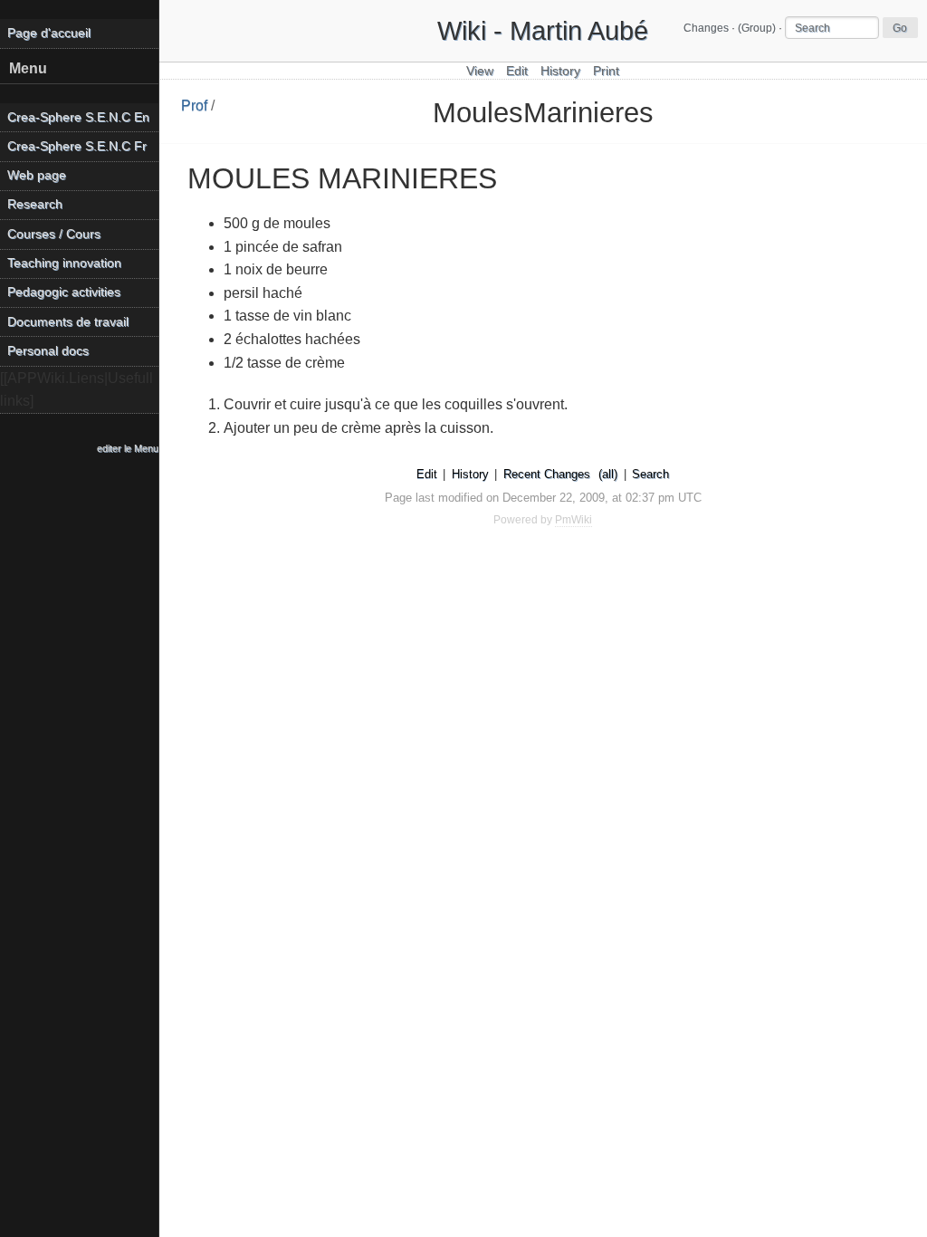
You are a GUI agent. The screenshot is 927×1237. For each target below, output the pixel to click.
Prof (194, 105)
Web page (36, 175)
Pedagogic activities (63, 292)
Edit (517, 71)
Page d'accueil (49, 33)
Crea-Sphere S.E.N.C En (78, 117)
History (560, 71)
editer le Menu (127, 448)
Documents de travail (68, 322)
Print (606, 71)
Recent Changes (546, 474)
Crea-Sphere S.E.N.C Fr (77, 146)
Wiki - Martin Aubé (542, 30)
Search (650, 474)
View (479, 71)
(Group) (757, 28)
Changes (706, 28)
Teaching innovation (64, 263)
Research (34, 204)
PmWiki (573, 519)
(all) (607, 474)
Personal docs (48, 351)
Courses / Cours (53, 234)
